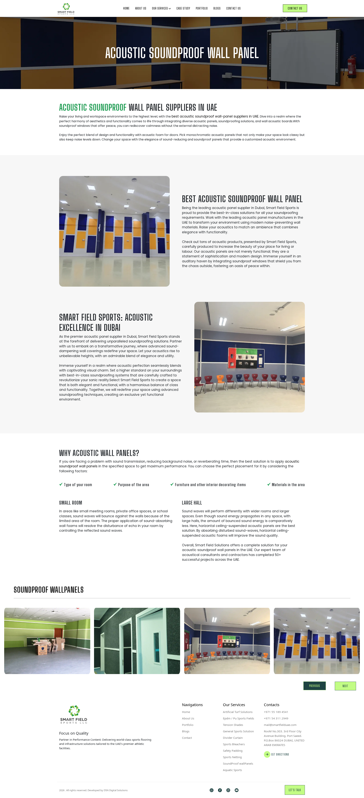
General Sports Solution (238, 731)
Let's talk (295, 790)
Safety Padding (232, 750)
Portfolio (202, 8)
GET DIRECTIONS (280, 754)
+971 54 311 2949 (276, 718)
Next (345, 686)
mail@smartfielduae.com (280, 725)
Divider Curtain (233, 738)
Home (126, 8)
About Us (140, 8)
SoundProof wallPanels (238, 763)
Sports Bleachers (234, 744)
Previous (314, 686)
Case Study (183, 8)
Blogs (217, 8)
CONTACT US (295, 8)
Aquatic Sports (232, 770)
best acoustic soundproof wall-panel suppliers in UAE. (215, 116)
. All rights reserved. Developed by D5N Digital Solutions (93, 790)
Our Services (160, 8)
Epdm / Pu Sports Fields (238, 718)
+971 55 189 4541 (276, 712)
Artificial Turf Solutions (238, 712)
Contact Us (233, 8)
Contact (187, 738)
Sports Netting (232, 757)
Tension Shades (233, 725)
